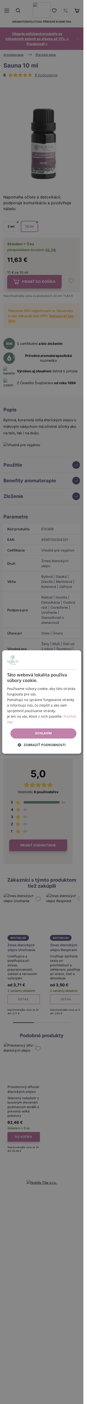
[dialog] (41, 702)
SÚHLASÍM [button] (43, 733)
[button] (42, 745)
